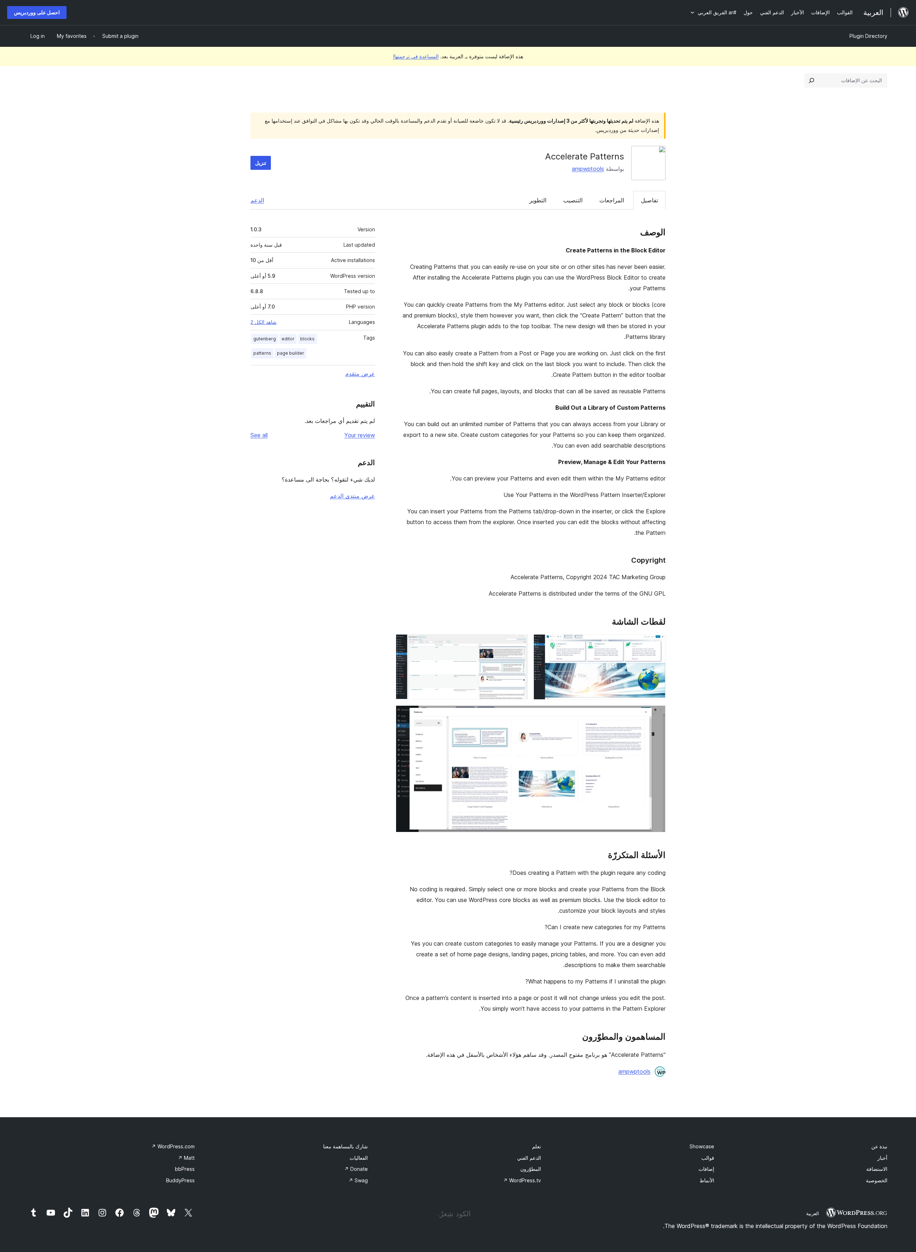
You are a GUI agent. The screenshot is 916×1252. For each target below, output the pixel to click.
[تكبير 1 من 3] (655, 643)
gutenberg (264, 338)
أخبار (882, 1158)
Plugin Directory (868, 36)
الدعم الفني (529, 1158)
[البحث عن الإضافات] (811, 80)
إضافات (706, 1169)
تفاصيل (649, 200)
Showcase (702, 1146)
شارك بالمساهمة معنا (345, 1146)
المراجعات (611, 200)
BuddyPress (180, 1180)
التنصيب (573, 200)
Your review (359, 435)
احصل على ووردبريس (37, 12)
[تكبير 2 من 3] (518, 643)
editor (288, 338)
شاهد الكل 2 (263, 322)
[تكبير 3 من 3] (655, 715)
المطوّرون (530, 1169)
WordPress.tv (522, 1180)
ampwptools (588, 168)
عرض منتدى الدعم (352, 495)
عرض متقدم (360, 373)
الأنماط (707, 1180)
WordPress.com (173, 1146)
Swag (358, 1180)
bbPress (185, 1169)
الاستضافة (876, 1169)
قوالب (707, 1158)
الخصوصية (876, 1180)
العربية (812, 1213)
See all (259, 435)
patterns (262, 353)
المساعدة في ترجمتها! (416, 56)
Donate (356, 1169)
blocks (307, 338)
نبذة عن (879, 1146)
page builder (290, 353)
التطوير (537, 200)
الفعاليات (359, 1158)
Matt (186, 1158)
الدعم (257, 200)
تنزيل (260, 163)
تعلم (536, 1146)
